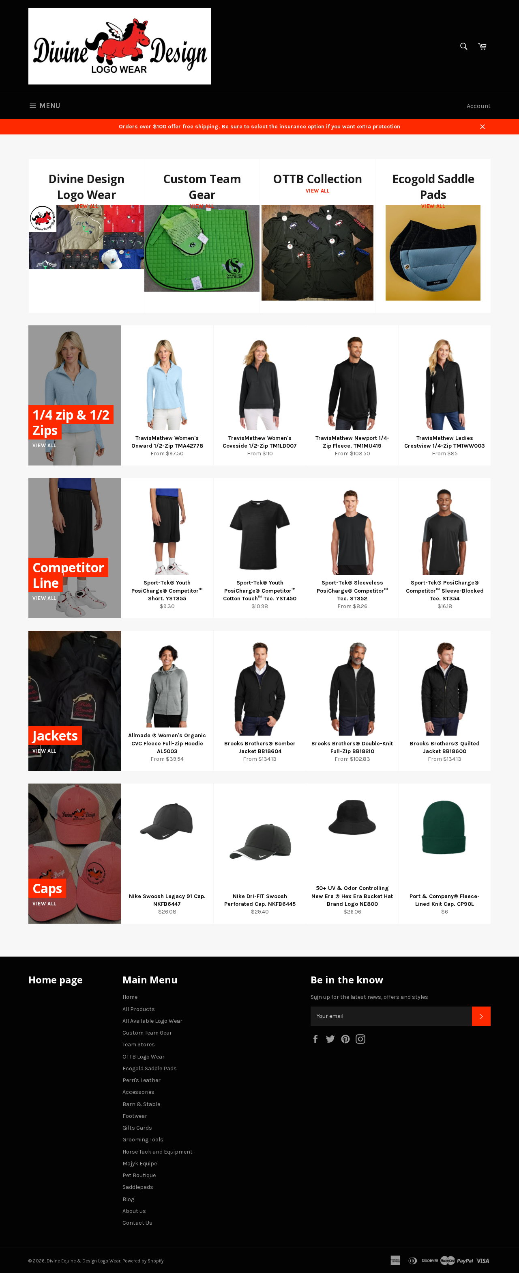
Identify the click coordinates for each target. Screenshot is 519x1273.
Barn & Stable (141, 1104)
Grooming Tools (142, 1139)
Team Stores (138, 1044)
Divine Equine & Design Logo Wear (83, 1261)
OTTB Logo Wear (143, 1056)
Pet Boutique (139, 1175)
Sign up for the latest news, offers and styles (369, 997)
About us (134, 1211)
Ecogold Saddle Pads (149, 1068)
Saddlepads (137, 1187)
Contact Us (137, 1222)
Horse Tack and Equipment (157, 1151)
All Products (138, 1009)
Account (479, 106)
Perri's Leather (141, 1080)
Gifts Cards (137, 1127)
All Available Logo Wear (152, 1021)
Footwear (134, 1116)
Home (129, 997)
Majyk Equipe (139, 1163)
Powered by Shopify (142, 1261)
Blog (128, 1199)
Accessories (138, 1092)
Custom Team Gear (147, 1032)
